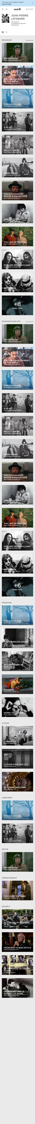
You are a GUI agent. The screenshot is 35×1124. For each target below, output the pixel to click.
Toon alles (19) (29, 40)
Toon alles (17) (29, 321)
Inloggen (29, 9)
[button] (3, 9)
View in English (6, 4)
